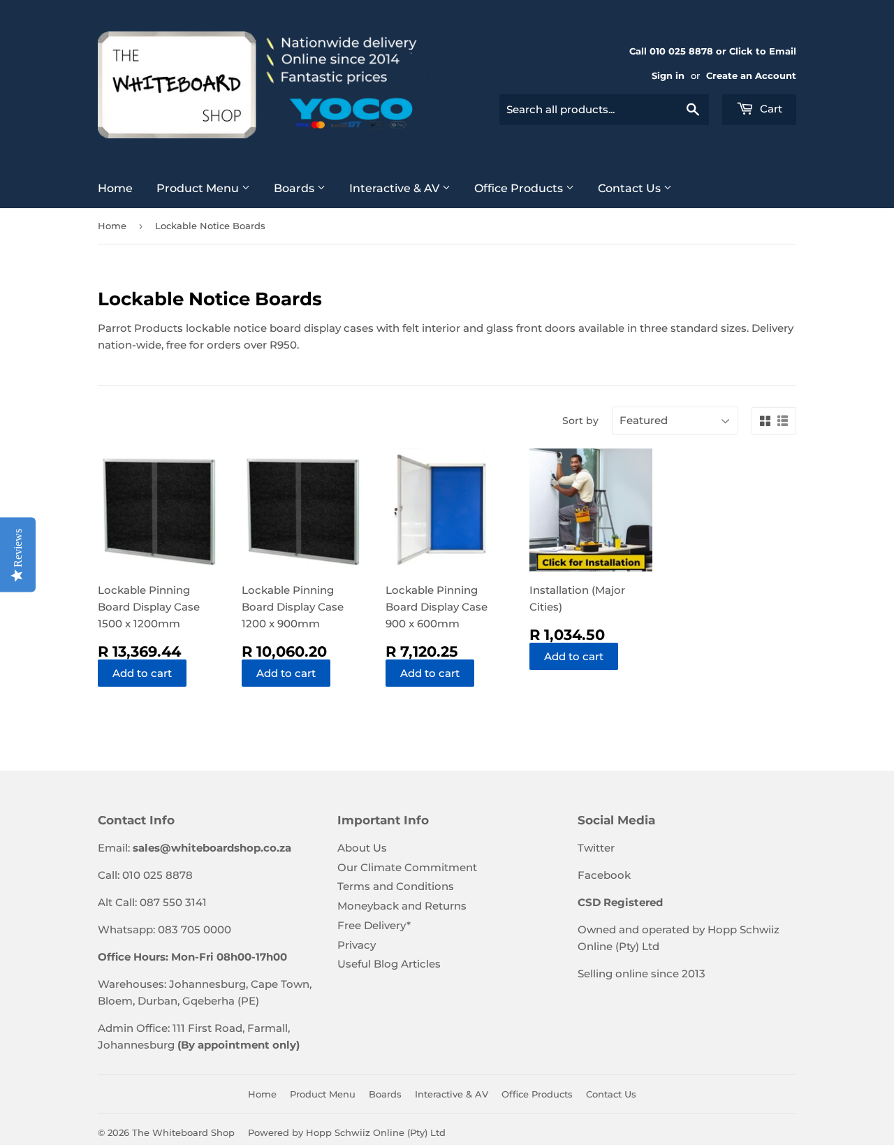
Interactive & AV (395, 188)
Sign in (668, 76)
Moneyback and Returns (402, 905)
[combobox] (604, 109)
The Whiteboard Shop (183, 1132)
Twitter (596, 847)
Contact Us (631, 188)
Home (115, 188)
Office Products (520, 188)
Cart (769, 108)
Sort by (580, 420)
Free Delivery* (374, 925)
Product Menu (199, 188)
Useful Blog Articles (389, 963)
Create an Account (751, 76)
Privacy (356, 944)
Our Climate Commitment (407, 867)
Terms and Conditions (395, 886)
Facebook (604, 875)
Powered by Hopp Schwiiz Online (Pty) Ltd (347, 1132)
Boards (295, 188)
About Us (362, 847)
